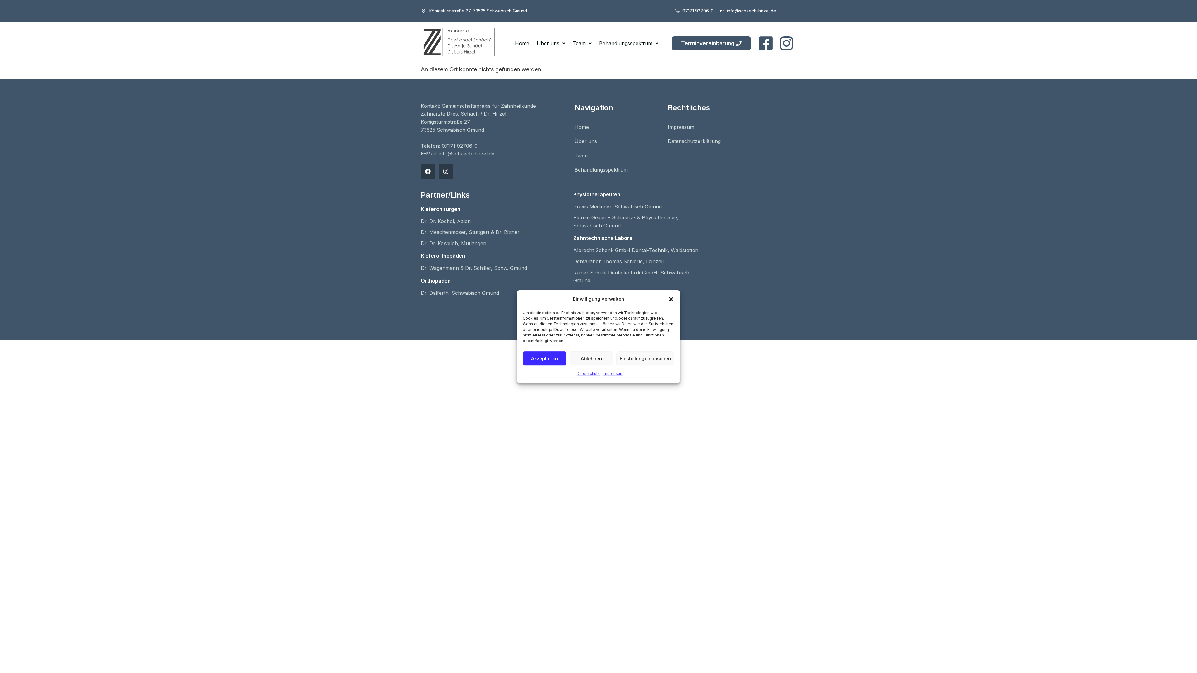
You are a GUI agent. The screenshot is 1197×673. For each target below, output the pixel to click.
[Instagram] (446, 171)
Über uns (548, 43)
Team (579, 43)
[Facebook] (428, 171)
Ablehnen (591, 358)
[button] (671, 299)
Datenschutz (588, 373)
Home (522, 43)
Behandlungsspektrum (625, 43)
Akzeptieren (544, 358)
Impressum (613, 373)
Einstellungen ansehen (645, 358)
